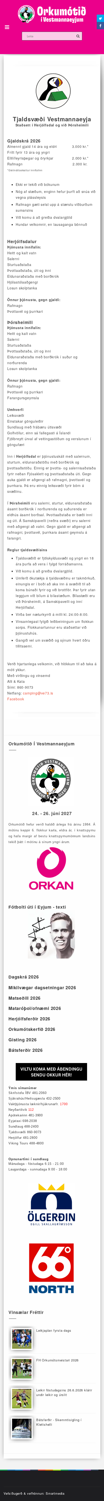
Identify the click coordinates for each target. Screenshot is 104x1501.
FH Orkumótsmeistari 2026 (57, 1360)
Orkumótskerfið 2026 (31, 1029)
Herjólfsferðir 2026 (29, 1019)
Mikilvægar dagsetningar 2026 (42, 987)
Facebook (15, 698)
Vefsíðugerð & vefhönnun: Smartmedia (34, 1493)
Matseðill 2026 (24, 998)
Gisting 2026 (22, 1039)
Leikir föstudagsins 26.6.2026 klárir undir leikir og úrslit (64, 1392)
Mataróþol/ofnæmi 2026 (34, 1008)
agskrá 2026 (23, 977)
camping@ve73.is (38, 693)
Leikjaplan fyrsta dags (53, 1330)
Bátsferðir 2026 (25, 1050)
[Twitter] (100, 18)
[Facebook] (100, 25)
